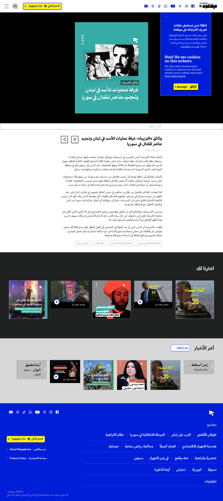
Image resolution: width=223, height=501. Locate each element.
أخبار (159, 126)
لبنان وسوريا (82, 243)
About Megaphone (20, 449)
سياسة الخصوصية (38, 458)
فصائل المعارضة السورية (121, 243)
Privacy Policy (18, 458)
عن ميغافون (40, 449)
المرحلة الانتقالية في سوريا (149, 243)
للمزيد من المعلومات (189, 46)
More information (175, 76)
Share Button (64, 139)
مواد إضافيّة (183, 348)
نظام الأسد (99, 243)
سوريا (151, 126)
